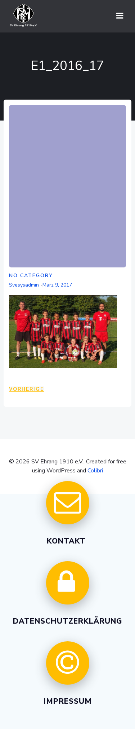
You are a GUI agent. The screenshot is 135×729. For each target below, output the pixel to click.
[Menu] (120, 16)
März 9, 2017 (57, 284)
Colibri (95, 471)
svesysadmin (24, 284)
